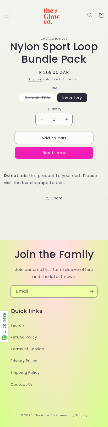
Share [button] (57, 198)
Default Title (40, 98)
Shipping (35, 79)
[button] (6, 15)
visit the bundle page (26, 182)
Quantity (53, 108)
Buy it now (54, 153)
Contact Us (21, 384)
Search (17, 325)
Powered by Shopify (72, 415)
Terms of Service (27, 349)
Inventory (72, 97)
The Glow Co (44, 415)
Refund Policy (23, 337)
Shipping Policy (25, 372)
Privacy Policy (23, 360)
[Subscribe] (91, 291)
